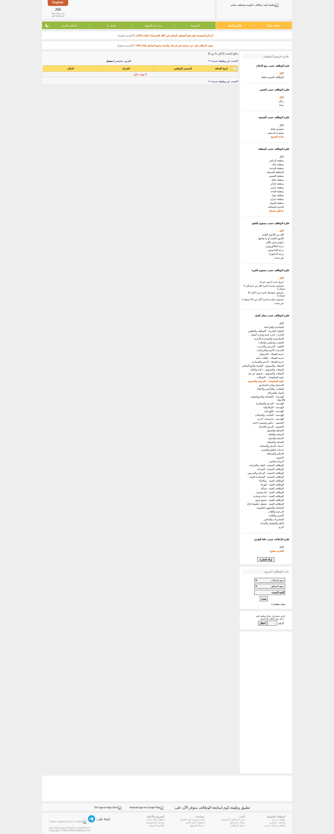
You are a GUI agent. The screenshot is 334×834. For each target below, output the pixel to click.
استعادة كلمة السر (195, 822)
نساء (282, 105)
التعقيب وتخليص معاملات (271, 342)
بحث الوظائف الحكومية (233, 819)
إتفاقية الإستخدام (155, 819)
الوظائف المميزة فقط (273, 77)
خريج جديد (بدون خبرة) (272, 281)
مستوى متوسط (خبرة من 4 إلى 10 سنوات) (266, 294)
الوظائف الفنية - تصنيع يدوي (270, 500)
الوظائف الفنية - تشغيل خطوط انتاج (266, 503)
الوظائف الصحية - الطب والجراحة (267, 465)
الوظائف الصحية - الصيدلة (271, 469)
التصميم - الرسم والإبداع (272, 426)
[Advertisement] (141, 9)
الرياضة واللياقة (276, 434)
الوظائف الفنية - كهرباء (273, 484)
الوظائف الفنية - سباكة (273, 488)
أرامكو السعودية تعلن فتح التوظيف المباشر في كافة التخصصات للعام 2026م (174, 35)
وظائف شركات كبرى (274, 825)
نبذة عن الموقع (153, 25)
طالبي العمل (234, 25)
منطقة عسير (277, 187)
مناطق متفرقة (277, 210)
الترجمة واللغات (276, 511)
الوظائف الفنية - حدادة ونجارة (269, 496)
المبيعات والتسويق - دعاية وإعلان (267, 369)
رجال (282, 101)
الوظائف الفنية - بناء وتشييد (270, 492)
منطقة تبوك (278, 195)
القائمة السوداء (156, 825)
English (57, 2)
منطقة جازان (277, 183)
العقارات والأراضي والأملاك (271, 388)
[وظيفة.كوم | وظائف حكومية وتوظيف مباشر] (254, 4)
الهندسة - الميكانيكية (274, 407)
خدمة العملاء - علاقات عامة (270, 358)
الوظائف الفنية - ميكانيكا (272, 480)
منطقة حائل (278, 179)
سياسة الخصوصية (155, 822)
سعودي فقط (278, 128)
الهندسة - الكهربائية (274, 411)
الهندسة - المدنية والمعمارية (270, 403)
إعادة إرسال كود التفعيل (192, 819)
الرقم (281, 623)
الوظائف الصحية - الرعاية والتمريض (266, 473)
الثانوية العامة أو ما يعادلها (271, 238)
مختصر (119, 60)
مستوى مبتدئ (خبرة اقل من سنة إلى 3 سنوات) (264, 287)
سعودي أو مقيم (276, 132)
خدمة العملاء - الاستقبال (272, 354)
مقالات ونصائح (237, 822)
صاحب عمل (273, 25)
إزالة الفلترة (266, 559)
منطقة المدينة (277, 168)
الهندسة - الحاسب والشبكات (270, 415)
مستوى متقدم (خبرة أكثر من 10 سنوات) (263, 299)
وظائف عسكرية (277, 822)
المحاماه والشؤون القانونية (271, 507)
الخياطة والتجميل (276, 430)
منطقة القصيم (277, 176)
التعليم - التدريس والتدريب (271, 346)
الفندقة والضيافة (276, 442)
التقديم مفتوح (277, 550)
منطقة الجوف (277, 203)
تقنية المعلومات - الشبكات (271, 377)
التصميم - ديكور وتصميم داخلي (268, 422)
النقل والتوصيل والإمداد (272, 523)
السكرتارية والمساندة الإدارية (269, 338)
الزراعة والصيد (277, 461)
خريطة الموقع (197, 825)
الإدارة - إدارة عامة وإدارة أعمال (268, 334)
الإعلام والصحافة (276, 453)
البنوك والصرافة (276, 392)
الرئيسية (195, 25)
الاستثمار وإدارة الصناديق (272, 385)
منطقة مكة (278, 164)
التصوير (280, 457)
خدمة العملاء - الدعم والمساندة (268, 361)
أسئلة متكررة (69, 25)
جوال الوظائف (237, 825)
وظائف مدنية (278, 819)
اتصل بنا (111, 25)
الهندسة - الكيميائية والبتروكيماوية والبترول (268, 398)
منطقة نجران (277, 199)
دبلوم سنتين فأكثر (275, 242)
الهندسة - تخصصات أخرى (271, 418)
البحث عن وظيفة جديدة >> (223, 60)
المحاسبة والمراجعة (274, 327)
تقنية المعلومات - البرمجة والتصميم (266, 381)
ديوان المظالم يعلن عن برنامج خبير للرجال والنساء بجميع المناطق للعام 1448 (174, 45)
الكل (282, 73)
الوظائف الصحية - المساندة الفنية (267, 476)
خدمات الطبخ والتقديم (273, 449)
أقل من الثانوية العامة (273, 234)
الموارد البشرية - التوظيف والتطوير (266, 331)
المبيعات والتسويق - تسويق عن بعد (266, 373)
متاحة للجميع (278, 136)
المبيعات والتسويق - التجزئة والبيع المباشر (263, 365)
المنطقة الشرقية (276, 172)
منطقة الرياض (277, 160)
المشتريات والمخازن (274, 519)
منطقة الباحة (278, 191)
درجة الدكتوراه (277, 253)
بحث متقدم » (278, 604)
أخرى (281, 527)
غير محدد (279, 257)
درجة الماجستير (276, 250)
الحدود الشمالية (276, 206)
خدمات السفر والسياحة (272, 445)
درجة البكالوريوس (275, 246)
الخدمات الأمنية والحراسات (271, 350)
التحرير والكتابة (277, 515)
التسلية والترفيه (276, 438)
